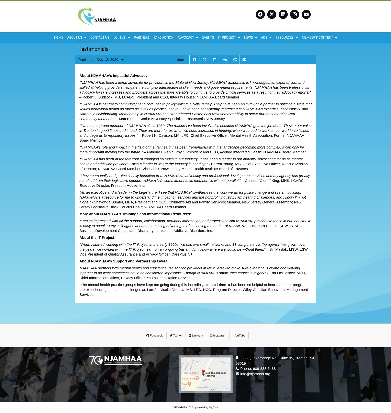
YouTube (239, 335)
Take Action (164, 37)
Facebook (156, 335)
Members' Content (317, 37)
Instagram (219, 335)
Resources (285, 37)
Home (58, 37)
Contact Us (99, 37)
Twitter (177, 335)
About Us (74, 37)
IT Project (227, 37)
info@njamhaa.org (255, 374)
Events (208, 37)
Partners (142, 37)
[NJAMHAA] (98, 25)
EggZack (214, 407)
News (248, 37)
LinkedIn (197, 335)
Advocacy (186, 37)
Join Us (119, 37)
